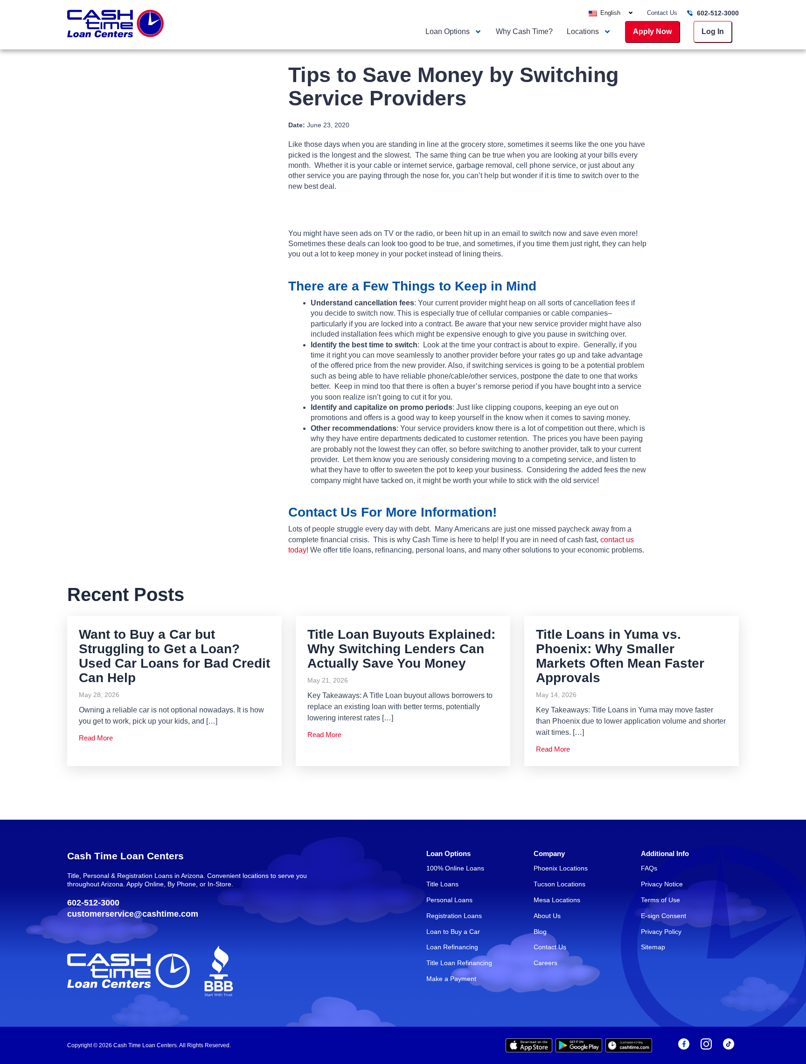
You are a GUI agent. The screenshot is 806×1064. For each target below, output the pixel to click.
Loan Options (447, 31)
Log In (713, 31)
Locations (583, 31)
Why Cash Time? (524, 31)
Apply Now (652, 31)
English (609, 12)
